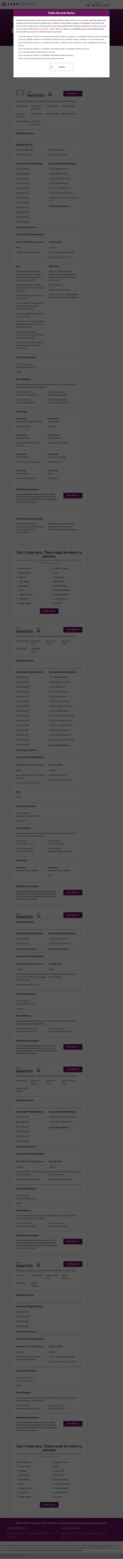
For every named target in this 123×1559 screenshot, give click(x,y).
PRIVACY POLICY (81, 29)
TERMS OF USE (97, 29)
